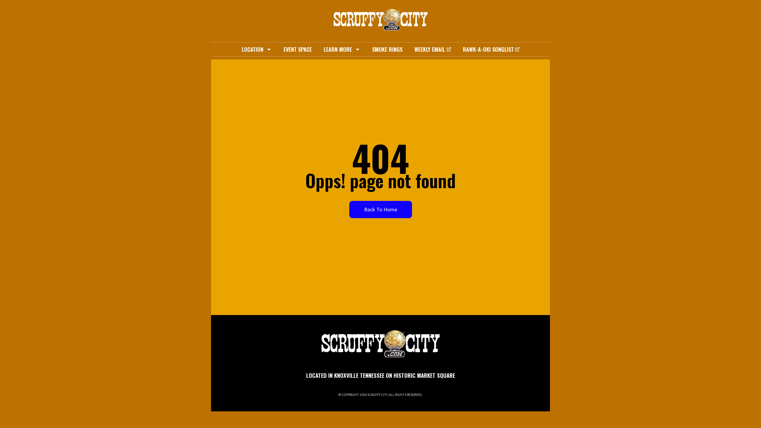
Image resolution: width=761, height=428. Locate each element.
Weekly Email (429, 49)
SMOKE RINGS (387, 49)
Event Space (298, 49)
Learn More (338, 49)
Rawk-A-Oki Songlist (488, 49)
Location (252, 49)
